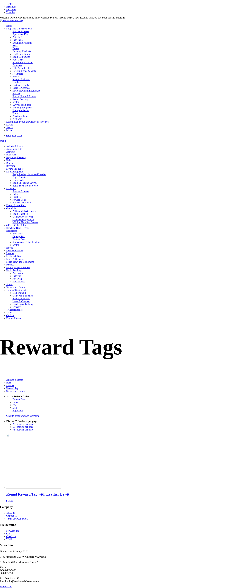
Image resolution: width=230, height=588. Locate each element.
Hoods (16, 76)
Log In (9, 124)
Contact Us (11, 515)
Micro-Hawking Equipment (26, 90)
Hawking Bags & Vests (24, 71)
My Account (12, 530)
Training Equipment (22, 107)
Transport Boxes (21, 110)
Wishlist (10, 539)
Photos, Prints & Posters (24, 96)
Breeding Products (22, 51)
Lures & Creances (21, 88)
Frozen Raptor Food (23, 62)
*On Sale (17, 119)
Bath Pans (18, 40)
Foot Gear (18, 59)
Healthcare (18, 73)
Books (16, 48)
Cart (8, 533)
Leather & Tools (21, 85)
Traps (15, 113)
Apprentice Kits (20, 34)
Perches (16, 93)
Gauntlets (17, 65)
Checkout (11, 536)
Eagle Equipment (21, 56)
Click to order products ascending (22, 416)
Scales (16, 102)
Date (15, 407)
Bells (15, 45)
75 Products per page (23, 429)
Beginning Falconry (22, 42)
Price (15, 405)
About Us (11, 513)
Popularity (18, 410)
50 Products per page (23, 426)
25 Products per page (23, 424)
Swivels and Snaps (22, 104)
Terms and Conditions (17, 518)
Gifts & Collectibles (22, 68)
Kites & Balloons (21, 79)
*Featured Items (20, 116)
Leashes (16, 82)
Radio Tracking (20, 99)
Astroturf (17, 37)
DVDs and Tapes (21, 54)
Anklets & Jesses (21, 31)
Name (15, 402)
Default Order (19, 399)
